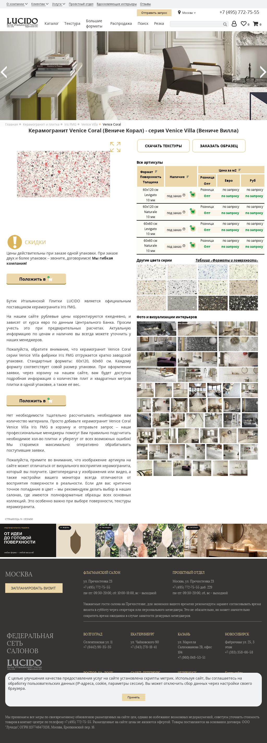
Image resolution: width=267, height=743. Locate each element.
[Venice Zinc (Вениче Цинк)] (182, 274)
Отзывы (145, 4)
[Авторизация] (235, 24)
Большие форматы (94, 23)
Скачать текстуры (163, 145)
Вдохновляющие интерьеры (117, 4)
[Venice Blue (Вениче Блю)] (213, 274)
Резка (159, 23)
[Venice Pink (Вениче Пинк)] (151, 305)
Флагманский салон (101, 573)
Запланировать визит (33, 588)
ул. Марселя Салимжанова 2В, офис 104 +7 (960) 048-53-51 (195, 646)
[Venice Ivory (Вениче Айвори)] (151, 290)
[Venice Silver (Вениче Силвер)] (182, 290)
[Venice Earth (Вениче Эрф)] (213, 305)
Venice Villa (89, 124)
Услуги (57, 4)
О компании (16, 4)
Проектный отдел (81, 4)
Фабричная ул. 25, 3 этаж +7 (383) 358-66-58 (239, 643)
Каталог (52, 23)
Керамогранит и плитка (41, 124)
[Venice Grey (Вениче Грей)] (182, 305)
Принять (134, 697)
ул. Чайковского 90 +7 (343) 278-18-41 (145, 641)
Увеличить (115, 147)
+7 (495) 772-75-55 (239, 12)
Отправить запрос (154, 13)
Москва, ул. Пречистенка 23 (193, 581)
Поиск (143, 23)
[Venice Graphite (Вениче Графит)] (243, 305)
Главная (11, 124)
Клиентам (38, 4)
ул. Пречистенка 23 (97, 581)
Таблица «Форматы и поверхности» (227, 260)
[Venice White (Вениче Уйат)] (151, 274)
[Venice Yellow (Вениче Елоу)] (213, 290)
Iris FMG (70, 124)
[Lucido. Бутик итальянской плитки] (22, 22)
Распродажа (121, 23)
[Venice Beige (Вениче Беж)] (243, 290)
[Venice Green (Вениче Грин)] (243, 274)
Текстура (72, 23)
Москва (187, 13)
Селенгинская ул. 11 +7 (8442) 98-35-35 (97, 641)
